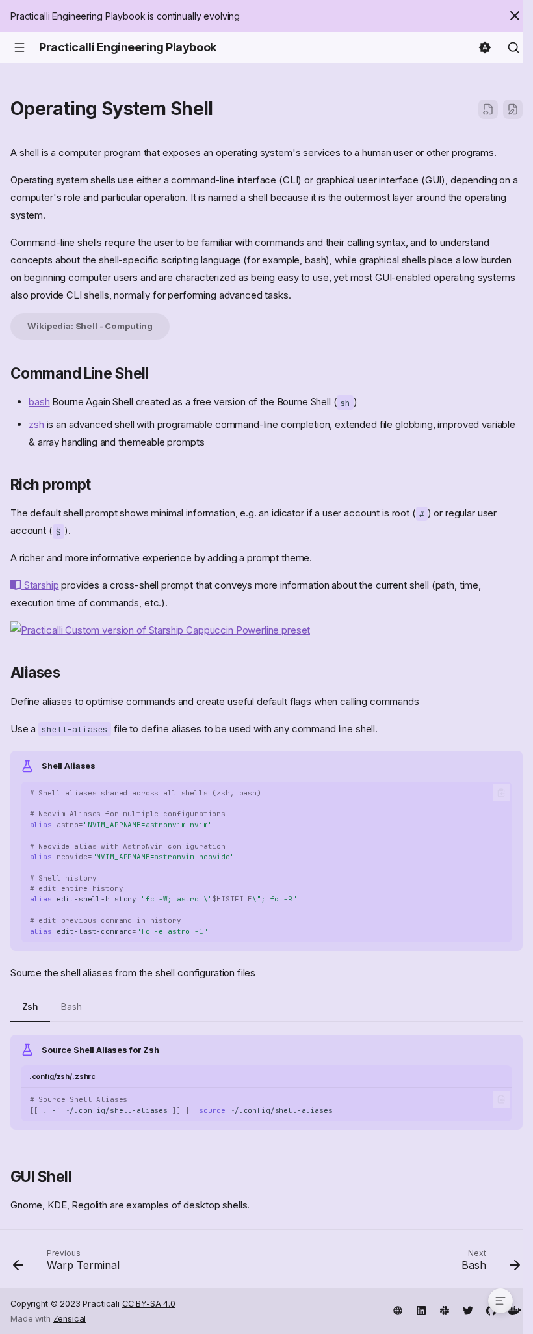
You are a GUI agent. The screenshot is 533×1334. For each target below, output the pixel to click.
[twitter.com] (468, 1309)
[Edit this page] (513, 109)
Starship (40, 585)
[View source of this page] (488, 109)
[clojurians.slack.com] (444, 1309)
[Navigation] (19, 47)
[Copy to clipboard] (501, 792)
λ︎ (225, 109)
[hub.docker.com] (514, 1309)
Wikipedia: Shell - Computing (90, 326)
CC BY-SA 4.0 (149, 1304)
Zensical (69, 1319)
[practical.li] (397, 1309)
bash (39, 401)
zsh (36, 424)
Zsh (30, 1006)
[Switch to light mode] (485, 47)
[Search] (513, 47)
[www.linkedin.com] (421, 1309)
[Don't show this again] (515, 15)
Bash (71, 1006)
